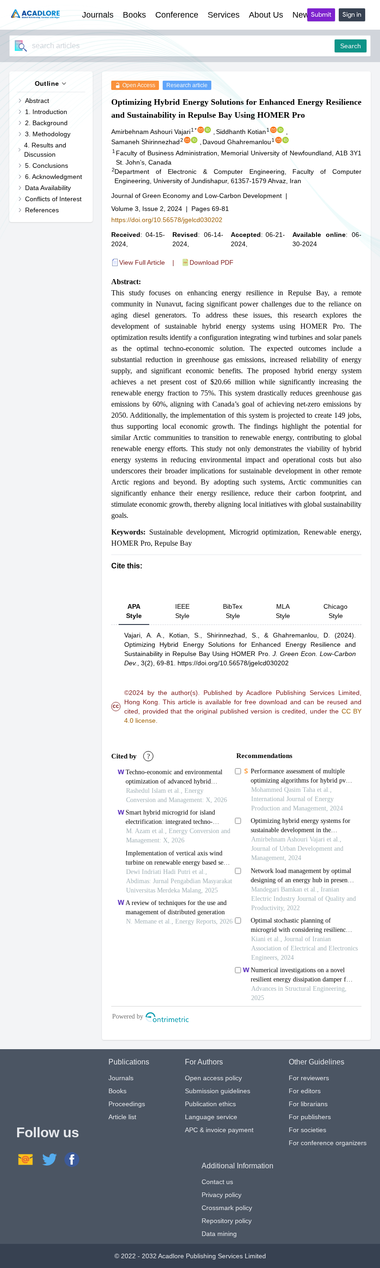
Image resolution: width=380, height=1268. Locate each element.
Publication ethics (210, 1104)
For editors (305, 1091)
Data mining (219, 1233)
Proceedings (126, 1104)
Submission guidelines (217, 1091)
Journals (120, 1078)
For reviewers (309, 1078)
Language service (211, 1117)
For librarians (308, 1104)
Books (117, 1091)
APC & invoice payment (219, 1130)
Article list (122, 1117)
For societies (307, 1130)
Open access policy (213, 1078)
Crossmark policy (227, 1207)
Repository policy (227, 1220)
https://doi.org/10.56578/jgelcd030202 (166, 219)
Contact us (217, 1181)
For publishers (310, 1117)
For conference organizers (328, 1143)
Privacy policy (221, 1194)
